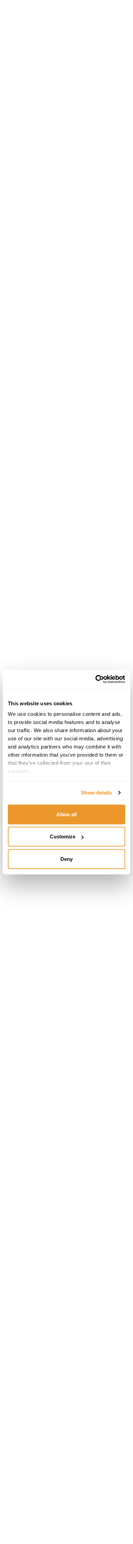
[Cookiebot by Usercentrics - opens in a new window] (95, 679)
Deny (66, 859)
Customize (62, 836)
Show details (96, 792)
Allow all (66, 814)
